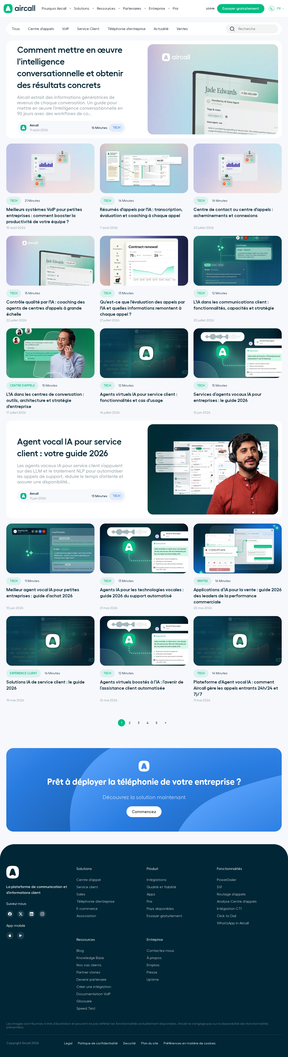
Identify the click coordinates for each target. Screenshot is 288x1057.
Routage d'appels (231, 894)
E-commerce (87, 909)
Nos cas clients (88, 965)
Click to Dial (226, 916)
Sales (80, 894)
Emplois (153, 965)
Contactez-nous (160, 951)
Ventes (182, 29)
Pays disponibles (160, 909)
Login (210, 8)
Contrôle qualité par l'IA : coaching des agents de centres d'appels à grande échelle (45, 308)
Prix (175, 8)
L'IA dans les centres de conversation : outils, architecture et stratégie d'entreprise (45, 400)
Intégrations (156, 880)
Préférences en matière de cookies (190, 1043)
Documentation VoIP (93, 994)
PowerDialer (226, 880)
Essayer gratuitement (241, 8)
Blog (80, 951)
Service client (87, 887)
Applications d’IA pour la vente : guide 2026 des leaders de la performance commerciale (238, 595)
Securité (129, 1043)
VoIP (65, 29)
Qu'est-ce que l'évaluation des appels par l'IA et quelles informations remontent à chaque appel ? (142, 308)
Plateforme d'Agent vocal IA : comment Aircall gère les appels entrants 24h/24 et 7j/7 (236, 688)
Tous (16, 29)
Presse (152, 972)
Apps (151, 894)
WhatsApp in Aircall (233, 923)
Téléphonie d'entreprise (127, 29)
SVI (219, 887)
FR (279, 8)
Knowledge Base (90, 958)
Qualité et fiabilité (161, 887)
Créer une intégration (93, 987)
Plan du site (149, 1043)
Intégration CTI (229, 909)
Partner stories (88, 972)
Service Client (88, 29)
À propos (154, 958)
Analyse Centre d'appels (237, 901)
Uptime (153, 979)
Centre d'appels (41, 29)
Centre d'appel (88, 880)
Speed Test (85, 1008)
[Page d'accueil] (19, 8)
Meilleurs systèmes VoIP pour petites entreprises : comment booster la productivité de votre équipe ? (44, 215)
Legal (68, 1043)
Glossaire (84, 1001)
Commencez (144, 812)
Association (86, 916)
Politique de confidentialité (98, 1043)
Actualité (161, 29)
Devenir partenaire (91, 979)
